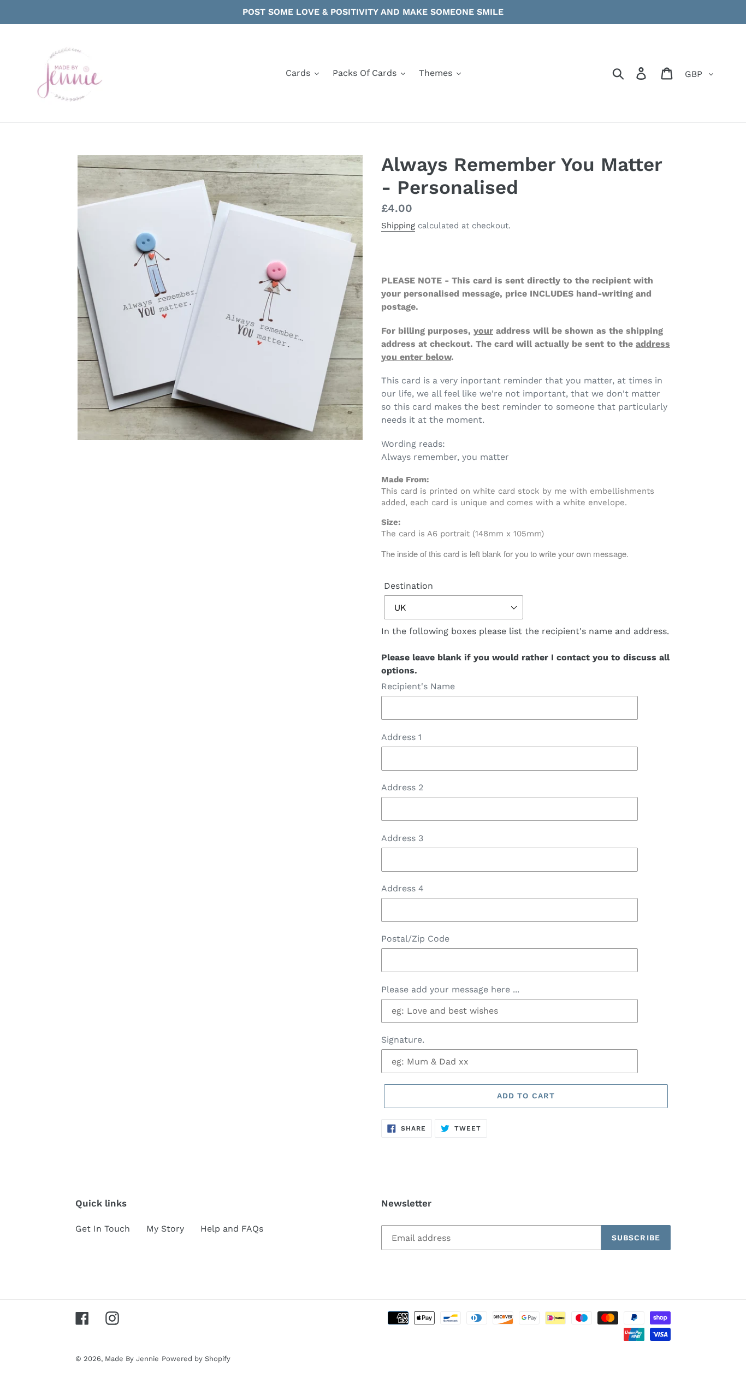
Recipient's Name (418, 686)
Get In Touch (102, 1228)
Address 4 (402, 888)
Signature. (402, 1039)
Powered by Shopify (196, 1359)
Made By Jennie (132, 1359)
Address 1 (401, 737)
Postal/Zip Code (415, 938)
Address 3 (402, 838)
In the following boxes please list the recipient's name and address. (525, 651)
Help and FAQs (231, 1228)
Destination (408, 586)
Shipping (398, 225)
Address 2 (402, 787)
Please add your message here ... (450, 989)
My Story (165, 1228)
